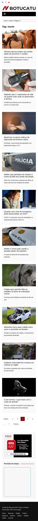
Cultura (19, 515)
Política (24, 513)
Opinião (26, 515)
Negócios (5, 515)
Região (18, 513)
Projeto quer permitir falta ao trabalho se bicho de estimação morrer (17, 291)
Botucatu (10, 513)
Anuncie (10, 518)
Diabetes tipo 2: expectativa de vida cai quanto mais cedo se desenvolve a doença (19, 96)
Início (5, 21)
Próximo (16, 424)
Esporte (12, 515)
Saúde (4, 518)
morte (11, 21)
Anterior (6, 419)
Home (4, 513)
